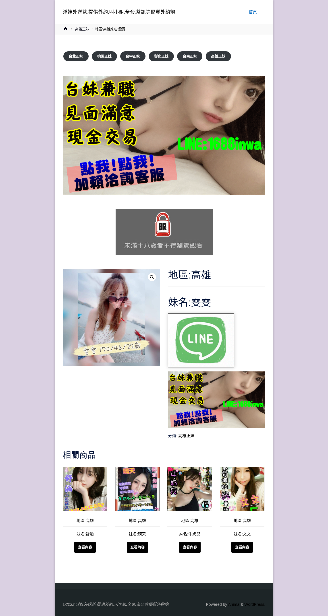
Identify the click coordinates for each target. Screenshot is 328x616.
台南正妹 (190, 56)
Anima (233, 604)
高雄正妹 (82, 29)
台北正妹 (76, 56)
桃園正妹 (104, 56)
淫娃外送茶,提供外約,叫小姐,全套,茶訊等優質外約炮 (119, 11)
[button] (152, 277)
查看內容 (85, 547)
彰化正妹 (161, 56)
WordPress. (254, 604)
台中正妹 (133, 56)
